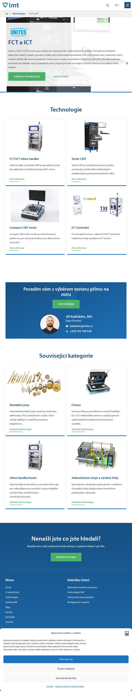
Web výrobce (61, 76)
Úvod (8, 587)
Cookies (50, 686)
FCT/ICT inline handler (24, 159)
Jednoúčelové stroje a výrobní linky (95, 478)
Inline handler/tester (23, 478)
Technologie (18, 13)
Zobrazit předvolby (66, 678)
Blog (8, 607)
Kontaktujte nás (66, 557)
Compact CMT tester (23, 227)
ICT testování (80, 227)
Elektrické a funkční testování (82, 587)
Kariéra (9, 612)
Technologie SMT (76, 592)
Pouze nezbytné (66, 668)
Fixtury (76, 405)
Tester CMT (79, 159)
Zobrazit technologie (27, 76)
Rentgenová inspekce (78, 602)
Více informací (17, 178)
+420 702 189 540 (81, 331)
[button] (127, 633)
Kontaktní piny (19, 405)
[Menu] (127, 5)
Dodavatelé (11, 602)
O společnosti (12, 592)
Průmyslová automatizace (80, 597)
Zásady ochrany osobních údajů (69, 686)
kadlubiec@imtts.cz (81, 326)
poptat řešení (66, 304)
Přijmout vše (66, 659)
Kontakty (10, 617)
